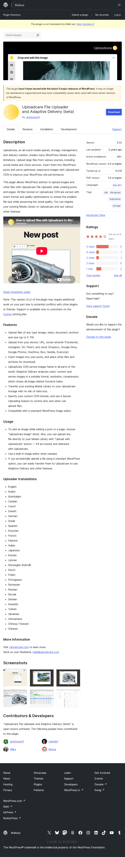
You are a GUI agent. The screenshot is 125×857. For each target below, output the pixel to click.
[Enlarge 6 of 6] (75, 693)
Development (69, 129)
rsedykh (53, 741)
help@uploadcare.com (46, 652)
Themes (38, 778)
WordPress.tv (73, 790)
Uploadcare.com (19, 647)
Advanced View (95, 215)
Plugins (38, 784)
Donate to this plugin (98, 336)
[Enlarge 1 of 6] (22, 673)
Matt (7, 806)
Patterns (39, 790)
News (6, 778)
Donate (101, 784)
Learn (67, 772)
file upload (115, 192)
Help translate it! (85, 24)
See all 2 (117, 185)
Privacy (7, 790)
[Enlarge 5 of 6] (49, 693)
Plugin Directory (12, 14)
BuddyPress (12, 818)
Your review (93, 275)
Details (11, 129)
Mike (13, 749)
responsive (114, 199)
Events (99, 778)
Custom (7, 314)
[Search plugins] (38, 35)
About (6, 772)
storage (116, 205)
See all (118, 275)
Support (117, 129)
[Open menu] (120, 5)
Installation (46, 129)
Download (114, 112)
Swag (99, 790)
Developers (71, 784)
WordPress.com (14, 800)
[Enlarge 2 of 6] (49, 673)
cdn (106, 192)
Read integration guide (16, 292)
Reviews (27, 129)
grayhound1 (33, 117)
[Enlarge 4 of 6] (22, 693)
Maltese (16, 832)
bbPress (9, 812)
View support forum (98, 306)
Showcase (40, 772)
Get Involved (102, 772)
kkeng (52, 749)
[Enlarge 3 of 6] (75, 673)
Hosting (8, 784)
